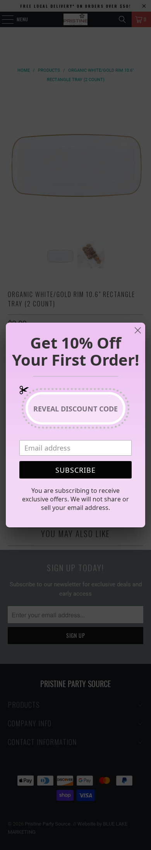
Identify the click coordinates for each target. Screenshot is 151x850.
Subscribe (75, 470)
